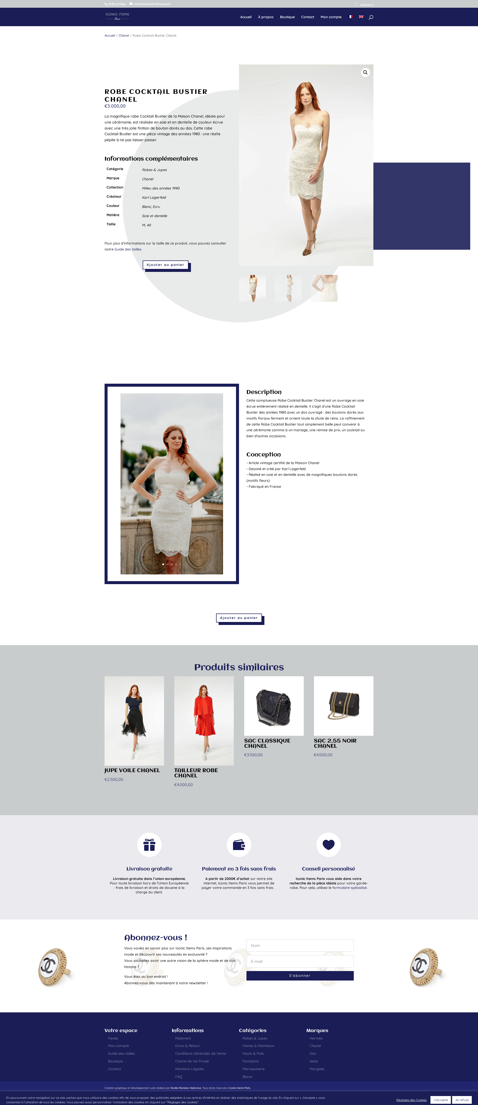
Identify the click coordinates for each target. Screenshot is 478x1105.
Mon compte (331, 17)
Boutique (287, 17)
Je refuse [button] (462, 1100)
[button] (365, 72)
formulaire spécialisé (349, 887)
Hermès (316, 1038)
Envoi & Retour (187, 1046)
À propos (266, 17)
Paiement (183, 1038)
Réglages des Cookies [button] (411, 1100)
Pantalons (250, 1061)
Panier (113, 1038)
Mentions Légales (189, 1069)
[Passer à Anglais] (361, 20)
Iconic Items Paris (240, 1088)
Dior (313, 1053)
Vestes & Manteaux (258, 1046)
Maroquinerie (253, 1069)
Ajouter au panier (165, 264)
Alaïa (314, 1061)
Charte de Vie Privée (192, 1061)
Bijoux (247, 1076)
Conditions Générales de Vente (200, 1053)
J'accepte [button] (440, 1100)
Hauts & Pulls (253, 1053)
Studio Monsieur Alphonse (186, 1088)
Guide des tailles (128, 249)
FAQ (178, 1076)
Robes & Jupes (254, 1038)
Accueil (246, 17)
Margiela (317, 1069)
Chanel (124, 35)
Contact (307, 17)
